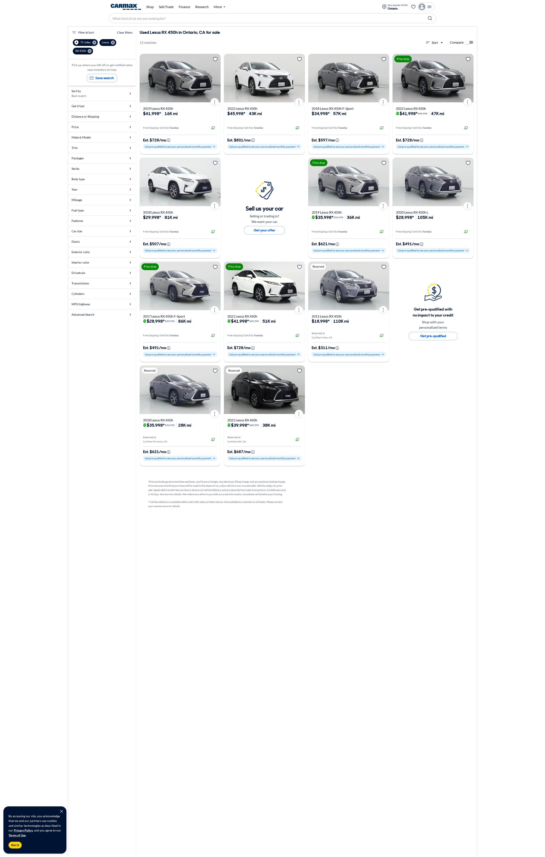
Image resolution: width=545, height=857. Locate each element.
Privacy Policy (23, 830)
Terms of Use (17, 835)
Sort (435, 42)
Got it (15, 845)
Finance (184, 7)
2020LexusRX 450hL (412, 212)
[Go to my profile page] (426, 7)
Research (202, 7)
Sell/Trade (166, 7)
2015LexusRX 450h (327, 316)
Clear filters (125, 32)
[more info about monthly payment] (169, 140)
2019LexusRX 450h (158, 108)
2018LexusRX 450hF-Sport (333, 108)
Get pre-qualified (433, 336)
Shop (150, 7)
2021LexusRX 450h (242, 316)
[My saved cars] (413, 7)
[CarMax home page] (126, 7)
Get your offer (264, 230)
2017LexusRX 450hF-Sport (164, 316)
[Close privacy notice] (61, 811)
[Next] (216, 78)
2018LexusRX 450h (158, 212)
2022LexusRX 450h (242, 108)
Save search (104, 78)
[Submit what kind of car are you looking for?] (430, 18)
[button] (85, 42)
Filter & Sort (86, 32)
